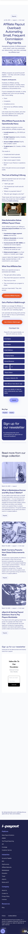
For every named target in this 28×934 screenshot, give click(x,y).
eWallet (4, 838)
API (3, 844)
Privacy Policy (5, 896)
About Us (4, 890)
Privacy (4, 915)
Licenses (4, 899)
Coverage (4, 847)
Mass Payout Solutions (8, 835)
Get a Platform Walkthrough (12, 322)
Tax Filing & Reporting (8, 841)
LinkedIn (4, 928)
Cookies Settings (12, 915)
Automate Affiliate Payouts (12, 295)
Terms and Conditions (14, 813)
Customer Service (7, 850)
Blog (3, 907)
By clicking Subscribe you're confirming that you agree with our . (14, 812)
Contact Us (5, 893)
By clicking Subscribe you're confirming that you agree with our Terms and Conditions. (13, 434)
